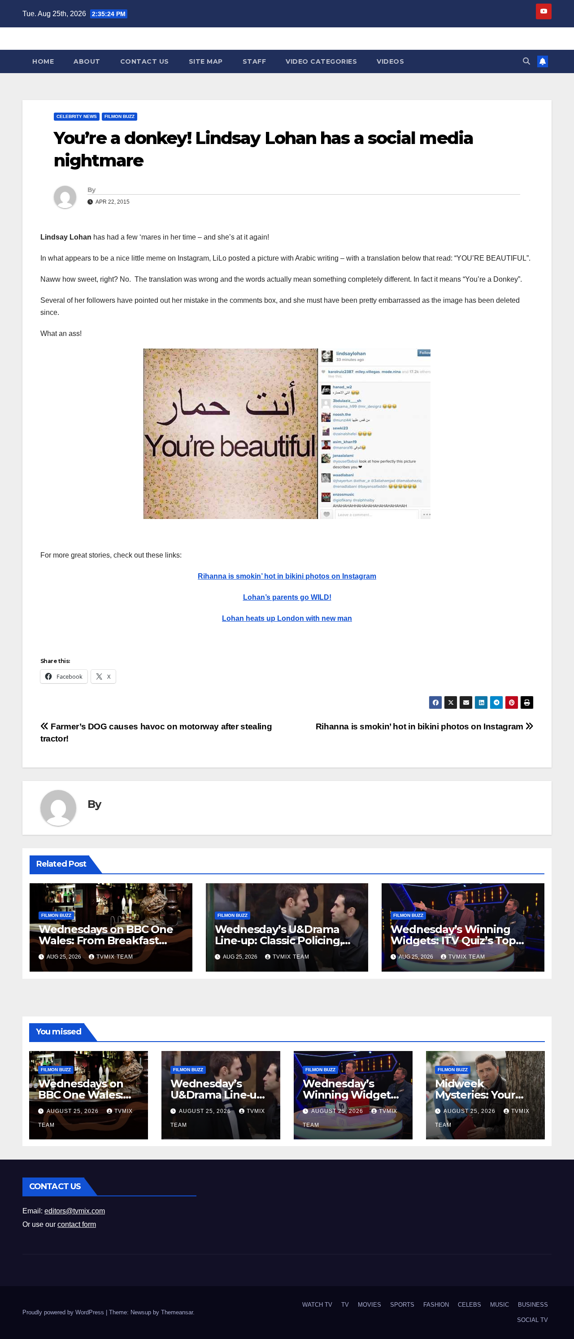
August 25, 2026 (73, 1111)
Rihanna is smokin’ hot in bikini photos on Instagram (287, 576)
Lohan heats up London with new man (287, 618)
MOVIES (369, 1304)
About (87, 61)
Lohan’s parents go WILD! (287, 597)
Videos (390, 61)
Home (43, 61)
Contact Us (144, 61)
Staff (254, 61)
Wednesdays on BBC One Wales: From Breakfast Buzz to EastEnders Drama (108, 940)
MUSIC (499, 1304)
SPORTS (402, 1304)
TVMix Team (114, 957)
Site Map (206, 61)
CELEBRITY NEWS (77, 116)
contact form (76, 1224)
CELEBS (469, 1304)
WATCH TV (317, 1304)
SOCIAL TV (532, 1320)
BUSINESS (533, 1304)
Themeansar (177, 1312)
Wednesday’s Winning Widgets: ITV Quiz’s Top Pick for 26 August (453, 940)
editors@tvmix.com (74, 1211)
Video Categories (321, 61)
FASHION (436, 1304)
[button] (526, 61)
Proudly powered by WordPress (64, 1312)
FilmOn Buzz (119, 116)
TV (345, 1304)
